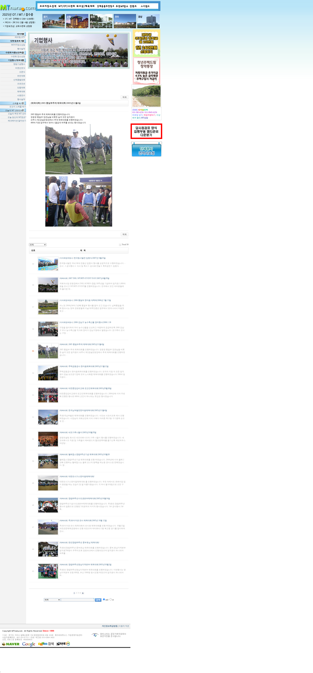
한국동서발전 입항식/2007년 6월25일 (90, 258)
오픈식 (22, 72)
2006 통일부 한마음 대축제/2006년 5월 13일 (92, 300)
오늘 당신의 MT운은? (17, 117)
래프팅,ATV (20, 37)
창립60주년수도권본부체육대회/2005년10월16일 (89, 498)
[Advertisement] (147, 210)
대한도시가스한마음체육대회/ (81, 476)
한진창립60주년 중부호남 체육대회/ (83, 542)
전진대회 (21, 76)
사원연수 (21, 95)
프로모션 (21, 84)
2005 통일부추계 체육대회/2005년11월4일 (86, 344)
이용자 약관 (123, 626)
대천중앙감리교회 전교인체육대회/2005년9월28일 (90, 388)
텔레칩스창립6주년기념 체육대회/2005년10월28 (89, 454)
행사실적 (21, 49)
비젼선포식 (20, 68)
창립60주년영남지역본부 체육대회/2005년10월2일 (90, 564)
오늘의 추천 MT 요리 (17, 114)
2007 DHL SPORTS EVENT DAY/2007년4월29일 (88, 278)
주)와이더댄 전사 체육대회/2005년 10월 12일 (87, 520)
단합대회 (21, 87)
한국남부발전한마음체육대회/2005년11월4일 (87, 410)
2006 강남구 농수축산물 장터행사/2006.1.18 (92, 322)
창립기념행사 (19, 64)
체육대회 (21, 91)
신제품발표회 (19, 80)
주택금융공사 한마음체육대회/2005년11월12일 (88, 366)
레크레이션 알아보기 (17, 121)
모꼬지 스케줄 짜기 (17, 107)
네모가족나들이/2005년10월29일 (82, 432)
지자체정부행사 (66, 258)
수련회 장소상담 (18, 56)
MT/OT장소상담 (18, 45)
